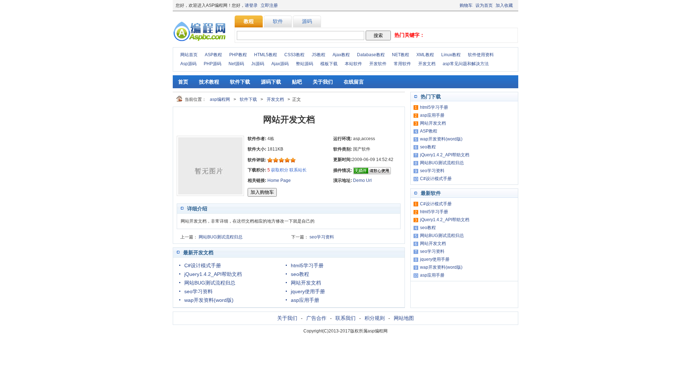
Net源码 (236, 63)
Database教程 (371, 54)
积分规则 (375, 318)
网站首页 (189, 54)
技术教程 (209, 82)
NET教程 (400, 54)
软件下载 (240, 82)
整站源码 (304, 63)
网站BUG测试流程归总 (221, 237)
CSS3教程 (294, 54)
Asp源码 (188, 63)
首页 (183, 82)
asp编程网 (220, 99)
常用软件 (402, 63)
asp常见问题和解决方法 (466, 63)
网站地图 (404, 318)
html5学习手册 (307, 265)
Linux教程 (451, 54)
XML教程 (425, 54)
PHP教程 (238, 54)
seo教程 (300, 274)
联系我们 (345, 318)
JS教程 (318, 54)
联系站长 (298, 170)
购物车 (466, 5)
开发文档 (426, 63)
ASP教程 (213, 54)
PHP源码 (212, 63)
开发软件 (378, 63)
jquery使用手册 (308, 291)
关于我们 (323, 82)
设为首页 (484, 5)
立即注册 (269, 5)
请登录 (251, 5)
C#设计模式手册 (202, 265)
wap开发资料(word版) (209, 300)
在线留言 (354, 82)
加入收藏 (504, 5)
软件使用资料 (481, 54)
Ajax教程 (341, 54)
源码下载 (271, 82)
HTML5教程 (265, 54)
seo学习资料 (322, 237)
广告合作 (316, 318)
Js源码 (257, 63)
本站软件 (353, 63)
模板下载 (329, 63)
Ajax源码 (280, 63)
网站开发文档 (306, 283)
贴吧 (297, 82)
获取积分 (279, 170)
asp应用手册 (305, 300)
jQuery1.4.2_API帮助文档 (213, 274)
